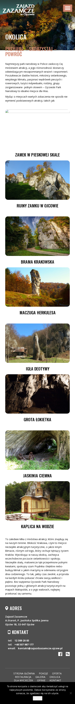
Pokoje (43, 673)
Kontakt (55, 680)
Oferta (57, 673)
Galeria (40, 677)
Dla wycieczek (23, 680)
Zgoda (37, 698)
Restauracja (23, 677)
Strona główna (24, 673)
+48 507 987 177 (23, 644)
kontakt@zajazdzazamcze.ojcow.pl (40, 648)
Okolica (55, 677)
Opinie (41, 680)
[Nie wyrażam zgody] (70, 693)
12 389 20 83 (21, 640)
